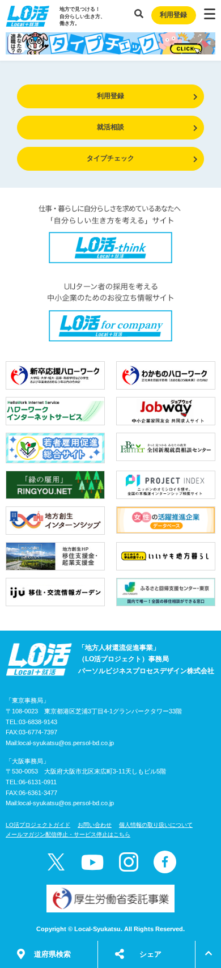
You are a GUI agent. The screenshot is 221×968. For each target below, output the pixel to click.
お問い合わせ (95, 825)
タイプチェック (110, 158)
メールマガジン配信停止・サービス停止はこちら (68, 834)
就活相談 (110, 127)
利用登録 (173, 15)
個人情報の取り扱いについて (156, 825)
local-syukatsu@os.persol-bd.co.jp (66, 742)
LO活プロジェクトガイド (38, 825)
